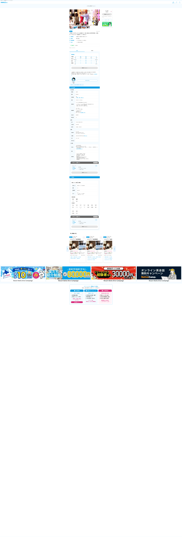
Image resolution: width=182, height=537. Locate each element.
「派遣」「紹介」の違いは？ (80, 97)
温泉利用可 (78, 258)
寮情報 (92, 50)
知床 (76, 236)
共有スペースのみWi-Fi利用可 (75, 84)
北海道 (74, 236)
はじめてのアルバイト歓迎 (91, 259)
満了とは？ (85, 135)
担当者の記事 (87, 80)
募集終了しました (84, 172)
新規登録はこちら (77, 302)
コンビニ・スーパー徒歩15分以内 (92, 258)
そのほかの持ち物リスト (79, 148)
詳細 (77, 50)
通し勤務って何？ (83, 112)
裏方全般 (75, 237)
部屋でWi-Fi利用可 (73, 258)
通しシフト (81, 84)
